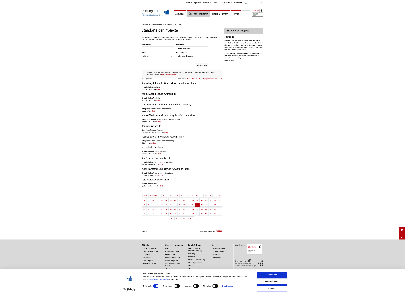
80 (184, 214)
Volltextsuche (147, 45)
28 (193, 200)
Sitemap (215, 3)
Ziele (167, 248)
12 (201, 196)
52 (219, 205)
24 (175, 200)
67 (206, 209)
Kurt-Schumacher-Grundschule (156, 158)
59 (171, 209)
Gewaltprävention (195, 263)
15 (214, 196)
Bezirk (144, 52)
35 (144, 205)
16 (219, 196)
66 (202, 209)
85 (206, 214)
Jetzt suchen (202, 65)
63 (188, 209)
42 (175, 205)
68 (210, 209)
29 (197, 200)
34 (219, 200)
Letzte (190, 218)
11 (197, 196)
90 (177, 218)
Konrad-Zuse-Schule (151, 126)
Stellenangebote (148, 261)
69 (215, 209)
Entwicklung (170, 254)
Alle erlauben (272, 274)
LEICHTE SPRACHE (226, 3)
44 (184, 205)
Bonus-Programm (172, 261)
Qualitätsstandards (172, 251)
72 (148, 214)
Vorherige (153, 196)
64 (193, 209)
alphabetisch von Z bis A (213, 79)
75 (162, 214)
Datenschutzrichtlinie (168, 75)
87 (215, 214)
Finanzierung (181, 52)
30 (202, 200)
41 (171, 205)
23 (171, 200)
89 (172, 218)
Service (235, 13)
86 (210, 214)
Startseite (145, 24)
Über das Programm (198, 13)
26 (184, 200)
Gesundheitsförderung (197, 260)
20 (157, 200)
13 (206, 196)
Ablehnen (271, 288)
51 (215, 205)
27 (188, 200)
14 (210, 196)
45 (188, 205)
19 (153, 200)
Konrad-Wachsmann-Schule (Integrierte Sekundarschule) (169, 115)
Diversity (192, 254)
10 (192, 196)
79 (179, 214)
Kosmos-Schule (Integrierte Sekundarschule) (163, 136)
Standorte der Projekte (174, 24)
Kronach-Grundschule (152, 147)
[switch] (177, 286)
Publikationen (217, 258)
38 (157, 205)
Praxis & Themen (220, 13)
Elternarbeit (193, 257)
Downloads (216, 254)
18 (148, 200)
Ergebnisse (146, 254)
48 (202, 205)
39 (162, 205)
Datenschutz (207, 3)
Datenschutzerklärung (157, 279)
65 (197, 209)
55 (153, 209)
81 (188, 214)
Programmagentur (219, 248)
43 (180, 205)
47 (197, 205)
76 (166, 214)
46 (193, 205)
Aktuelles (179, 13)
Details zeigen (227, 286)
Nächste (183, 218)
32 (210, 200)
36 (149, 205)
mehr (158, 89)
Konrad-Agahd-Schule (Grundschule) (159, 93)
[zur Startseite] (155, 12)
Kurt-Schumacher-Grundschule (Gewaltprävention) (166, 168)
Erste (145, 196)
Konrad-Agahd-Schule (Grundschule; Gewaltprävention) (169, 83)
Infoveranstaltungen (150, 248)
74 (157, 214)
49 (206, 205)
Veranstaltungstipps (149, 264)
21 (162, 200)
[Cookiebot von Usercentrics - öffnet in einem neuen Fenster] (129, 289)
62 (184, 209)
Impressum (197, 3)
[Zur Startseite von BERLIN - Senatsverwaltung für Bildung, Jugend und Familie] (257, 13)
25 (179, 200)
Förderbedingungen (173, 258)
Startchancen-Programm (151, 251)
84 (202, 214)
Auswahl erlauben (271, 281)
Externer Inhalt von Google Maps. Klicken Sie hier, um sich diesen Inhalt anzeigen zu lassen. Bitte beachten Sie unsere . (181, 74)
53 (144, 209)
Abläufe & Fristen (219, 251)
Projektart (180, 45)
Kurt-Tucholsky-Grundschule (155, 179)
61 (179, 209)
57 (162, 209)
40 (166, 205)
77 (171, 214)
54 (148, 209)
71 (144, 214)
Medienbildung (194, 266)
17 (144, 200)
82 (193, 214)
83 (197, 214)
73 (153, 214)
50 (210, 205)
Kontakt (189, 3)
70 (219, 209)
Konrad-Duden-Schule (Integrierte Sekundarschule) (166, 104)
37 (153, 205)
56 (157, 209)
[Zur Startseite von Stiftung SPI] (249, 263)
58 (166, 209)
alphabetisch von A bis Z (195, 79)
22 (166, 200)
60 (175, 209)
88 (219, 214)
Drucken (145, 231)
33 (215, 200)
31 (206, 200)
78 (175, 214)
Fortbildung (147, 258)
